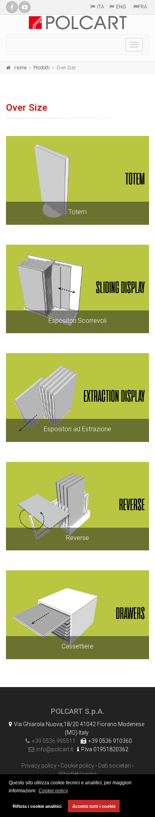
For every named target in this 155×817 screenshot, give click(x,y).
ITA (100, 7)
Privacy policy (38, 765)
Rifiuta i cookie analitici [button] (37, 806)
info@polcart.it (54, 749)
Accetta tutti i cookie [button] (94, 806)
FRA (142, 7)
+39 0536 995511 (54, 741)
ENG (121, 7)
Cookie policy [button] (53, 790)
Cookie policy (77, 765)
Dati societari (114, 765)
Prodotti (41, 68)
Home (20, 68)
